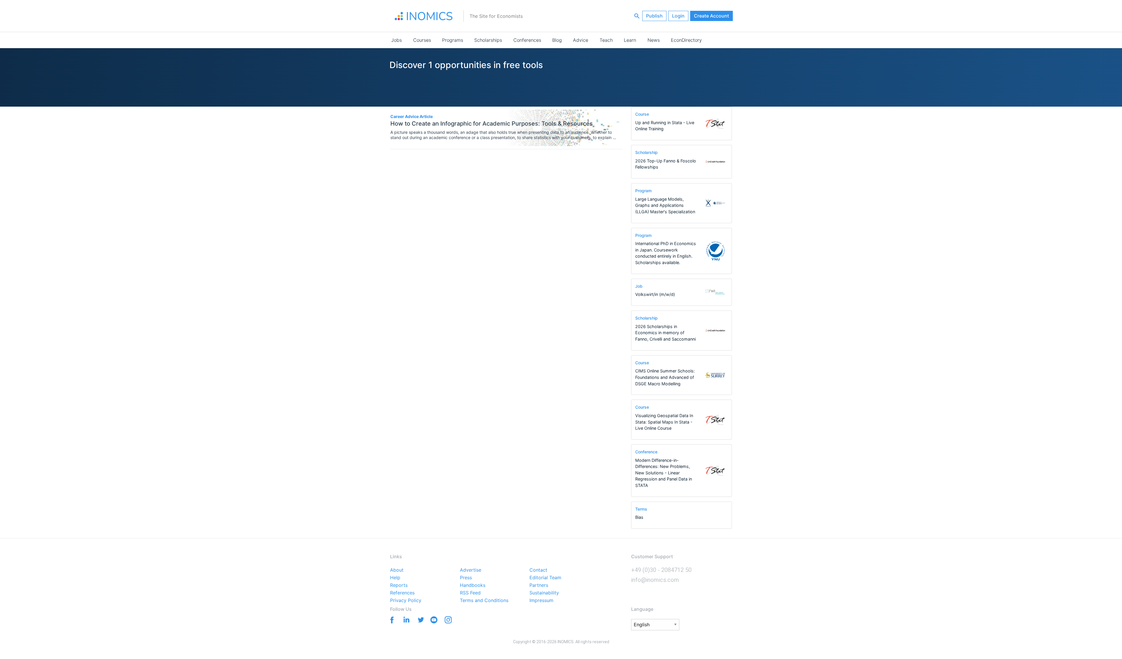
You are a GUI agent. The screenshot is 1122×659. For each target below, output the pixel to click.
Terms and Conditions (484, 600)
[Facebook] (390, 619)
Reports (399, 585)
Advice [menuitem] (580, 40)
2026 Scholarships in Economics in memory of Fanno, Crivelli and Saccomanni (665, 332)
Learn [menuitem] (630, 40)
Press (466, 577)
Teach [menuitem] (606, 40)
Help (395, 577)
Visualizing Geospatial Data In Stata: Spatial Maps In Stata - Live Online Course (664, 422)
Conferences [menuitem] (527, 40)
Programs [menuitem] (452, 40)
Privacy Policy (405, 600)
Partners (538, 585)
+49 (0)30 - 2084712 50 (661, 569)
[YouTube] (433, 621)
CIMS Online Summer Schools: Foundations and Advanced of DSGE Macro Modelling (665, 377)
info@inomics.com (655, 579)
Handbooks (472, 585)
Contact (538, 570)
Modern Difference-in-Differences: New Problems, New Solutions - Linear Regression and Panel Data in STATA (663, 473)
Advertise (470, 570)
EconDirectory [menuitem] (686, 40)
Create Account (711, 16)
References (402, 593)
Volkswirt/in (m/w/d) (655, 294)
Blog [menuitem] (557, 40)
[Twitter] (419, 619)
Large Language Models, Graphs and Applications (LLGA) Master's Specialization (665, 205)
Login (678, 16)
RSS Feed (470, 593)
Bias (639, 517)
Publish (654, 16)
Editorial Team (545, 577)
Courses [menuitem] (422, 40)
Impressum (541, 600)
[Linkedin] (405, 619)
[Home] (423, 16)
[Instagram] (448, 621)
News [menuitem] (653, 40)
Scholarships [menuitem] (488, 40)
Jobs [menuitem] (396, 40)
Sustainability (544, 593)
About (397, 570)
